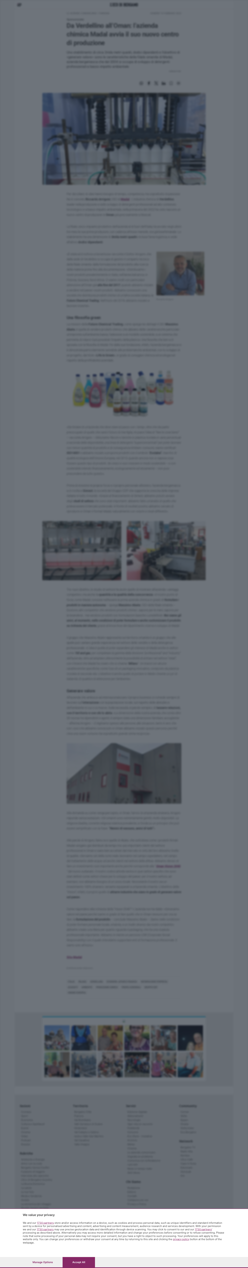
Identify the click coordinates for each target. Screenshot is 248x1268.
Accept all (78, 1262)
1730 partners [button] (45, 1222)
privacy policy (181, 1239)
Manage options (43, 1262)
